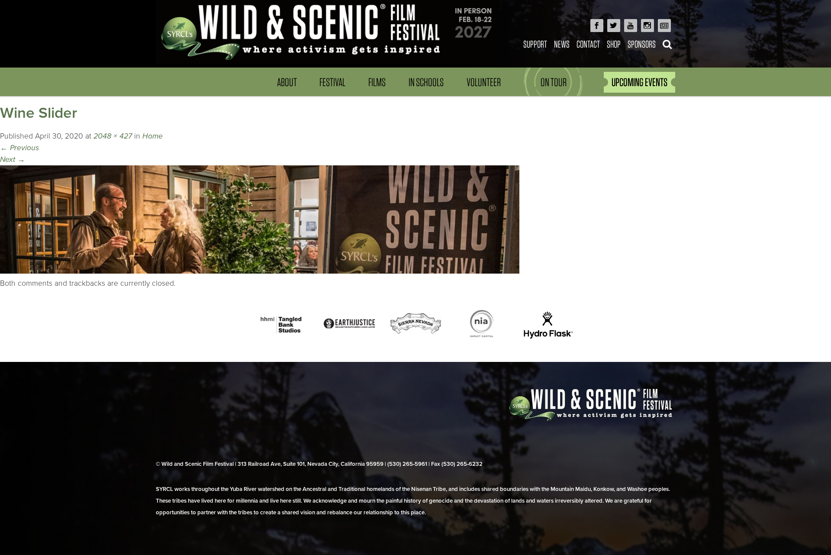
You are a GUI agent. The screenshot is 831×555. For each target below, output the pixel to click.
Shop (614, 44)
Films (377, 82)
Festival (332, 82)
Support (535, 44)
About (287, 82)
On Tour (554, 82)
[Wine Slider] (259, 271)
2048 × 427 (112, 136)
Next (12, 159)
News (562, 44)
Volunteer (484, 82)
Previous (19, 147)
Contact (588, 44)
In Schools (426, 82)
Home (152, 136)
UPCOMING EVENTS (639, 82)
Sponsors (642, 44)
